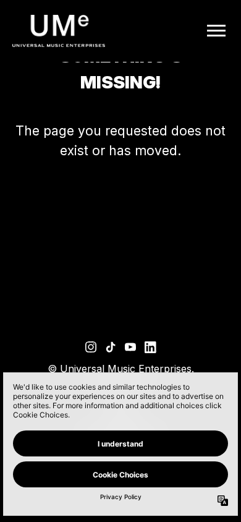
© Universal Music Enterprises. (121, 368)
